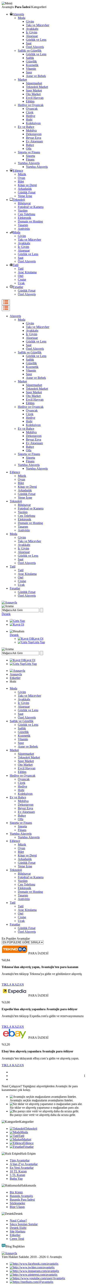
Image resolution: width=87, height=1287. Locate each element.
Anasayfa (16, 674)
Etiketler (15, 678)
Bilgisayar (24, 203)
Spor (29, 72)
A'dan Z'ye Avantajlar (24, 1164)
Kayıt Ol (37, 638)
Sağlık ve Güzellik (29, 50)
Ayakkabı (32, 28)
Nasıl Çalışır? (18, 1220)
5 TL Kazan (17, 1175)
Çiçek (29, 112)
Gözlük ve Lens (36, 39)
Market (22, 79)
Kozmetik (32, 65)
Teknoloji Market (37, 87)
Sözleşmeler (17, 1203)
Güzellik (31, 61)
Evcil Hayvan (35, 97)
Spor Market (34, 90)
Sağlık (30, 58)
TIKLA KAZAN (13, 984)
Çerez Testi (17, 1238)
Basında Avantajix (21, 1196)
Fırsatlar (18, 287)
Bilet (21, 181)
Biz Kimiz (16, 1192)
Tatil (15, 265)
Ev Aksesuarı (34, 141)
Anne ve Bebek (36, 76)
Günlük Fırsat (26, 192)
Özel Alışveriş (35, 47)
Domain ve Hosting (30, 221)
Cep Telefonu (26, 214)
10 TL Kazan (18, 1171)
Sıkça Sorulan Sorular (24, 1224)
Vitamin (31, 68)
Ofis (28, 148)
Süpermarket (34, 83)
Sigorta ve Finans (29, 152)
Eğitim (30, 101)
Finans (30, 159)
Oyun (21, 178)
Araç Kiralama (27, 272)
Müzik (22, 174)
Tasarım (23, 225)
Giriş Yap (39, 642)
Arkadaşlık (25, 188)
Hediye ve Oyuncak (31, 105)
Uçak (21, 283)
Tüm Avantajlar (20, 1160)
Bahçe (30, 145)
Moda (21, 18)
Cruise (22, 279)
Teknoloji (19, 199)
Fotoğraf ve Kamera (31, 207)
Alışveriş (18, 14)
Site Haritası (17, 1231)
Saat (28, 43)
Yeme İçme (25, 196)
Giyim (30, 21)
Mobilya (31, 130)
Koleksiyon (33, 123)
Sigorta (30, 156)
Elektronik (24, 217)
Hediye (30, 116)
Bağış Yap (16, 1178)
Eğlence (18, 170)
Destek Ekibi (18, 1228)
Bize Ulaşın (17, 1207)
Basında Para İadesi (22, 1199)
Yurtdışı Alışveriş (29, 163)
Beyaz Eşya (33, 137)
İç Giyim (31, 32)
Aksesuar (32, 36)
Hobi (29, 119)
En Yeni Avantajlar (22, 1167)
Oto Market (33, 94)
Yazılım (23, 210)
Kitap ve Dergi (27, 185)
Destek (6, 614)
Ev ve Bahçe (26, 126)
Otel (20, 276)
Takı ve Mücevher (37, 25)
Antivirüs (24, 228)
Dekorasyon (33, 134)
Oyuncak (32, 108)
